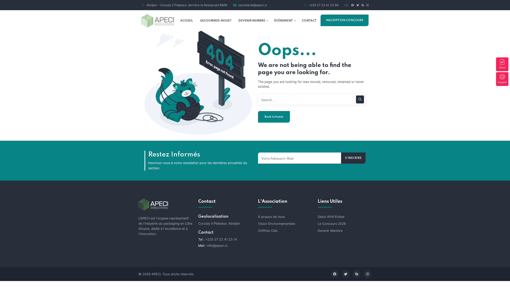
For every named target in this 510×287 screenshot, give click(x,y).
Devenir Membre (330, 231)
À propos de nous (271, 217)
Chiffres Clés (268, 231)
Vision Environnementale (276, 224)
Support (502, 82)
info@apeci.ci (217, 246)
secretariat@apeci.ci (252, 5)
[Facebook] (335, 274)
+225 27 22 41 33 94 (323, 5)
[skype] (357, 274)
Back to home (274, 116)
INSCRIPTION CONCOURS (344, 20)
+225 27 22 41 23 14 (221, 239)
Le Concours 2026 (332, 224)
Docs (502, 67)
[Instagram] (368, 274)
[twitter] (346, 274)
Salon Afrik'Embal (331, 217)
